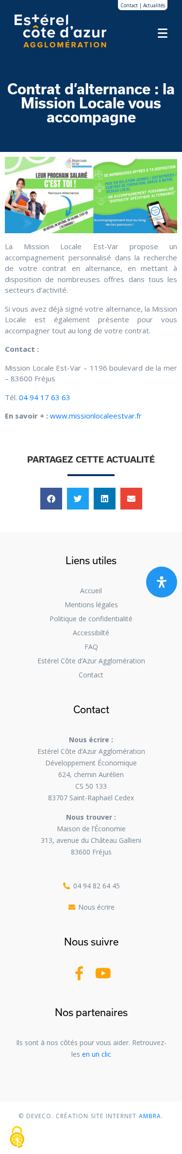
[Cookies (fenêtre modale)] (17, 1137)
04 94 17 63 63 (44, 397)
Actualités (154, 5)
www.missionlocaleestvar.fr (96, 415)
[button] (51, 499)
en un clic (96, 1054)
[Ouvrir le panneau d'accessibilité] (161, 582)
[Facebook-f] (79, 973)
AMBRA (149, 1116)
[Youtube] (103, 973)
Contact (129, 5)
